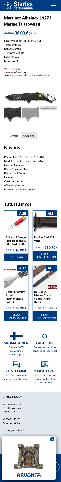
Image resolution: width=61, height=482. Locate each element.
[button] (51, 97)
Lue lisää (16, 256)
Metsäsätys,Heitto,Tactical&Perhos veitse (30, 75)
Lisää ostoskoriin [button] (46, 255)
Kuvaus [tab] (13, 135)
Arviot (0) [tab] (29, 135)
